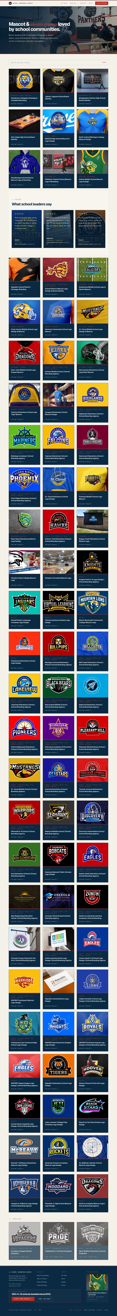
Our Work (64, 3)
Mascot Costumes (42, 1278)
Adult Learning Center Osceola (55, 242)
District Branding (42, 1282)
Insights (83, 3)
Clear (104, 62)
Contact (63, 1285)
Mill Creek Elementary (21, 244)
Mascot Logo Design (43, 1275)
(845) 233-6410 (44, 1299)
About (91, 3)
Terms (106, 1311)
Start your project (23, 1299)
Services (73, 3)
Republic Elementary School (85, 244)
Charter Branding (42, 1285)
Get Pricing (102, 3)
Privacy (99, 1311)
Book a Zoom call (75, 1311)
